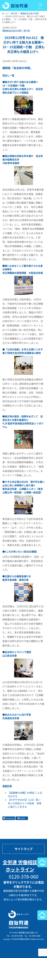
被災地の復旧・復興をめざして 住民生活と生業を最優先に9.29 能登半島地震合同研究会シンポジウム (22, 422)
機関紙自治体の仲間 (12, 30)
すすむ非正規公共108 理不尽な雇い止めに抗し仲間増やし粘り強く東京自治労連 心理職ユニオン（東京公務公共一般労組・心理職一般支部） (23, 487)
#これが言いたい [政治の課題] (21, 551)
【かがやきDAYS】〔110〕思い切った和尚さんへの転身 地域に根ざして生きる (24, 803)
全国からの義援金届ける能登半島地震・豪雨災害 (16, 578)
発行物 (26, 30)
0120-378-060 (23, 876)
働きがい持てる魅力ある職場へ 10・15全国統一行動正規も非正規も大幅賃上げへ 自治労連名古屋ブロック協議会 (22, 87)
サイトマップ (24, 849)
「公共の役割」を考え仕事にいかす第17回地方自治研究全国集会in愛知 (22, 351)
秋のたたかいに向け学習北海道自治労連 (16, 716)
